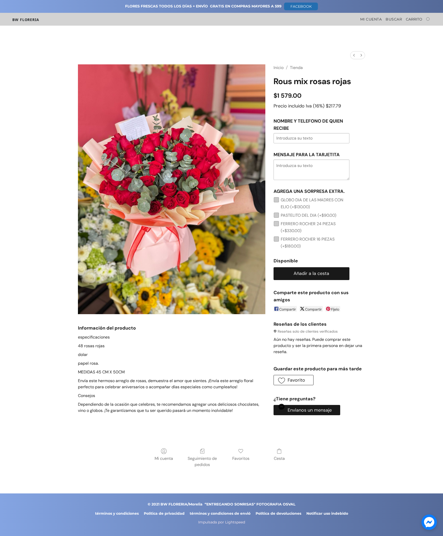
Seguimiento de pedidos (202, 461)
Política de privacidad (164, 513)
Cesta (279, 458)
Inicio (279, 67)
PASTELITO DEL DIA (308, 215)
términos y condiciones (117, 513)
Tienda (296, 67)
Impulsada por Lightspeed (221, 522)
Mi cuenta (164, 458)
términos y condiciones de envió (220, 513)
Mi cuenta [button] (371, 19)
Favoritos (240, 458)
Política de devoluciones (278, 513)
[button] (301, 6)
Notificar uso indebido (327, 513)
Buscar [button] (394, 19)
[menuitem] (354, 55)
